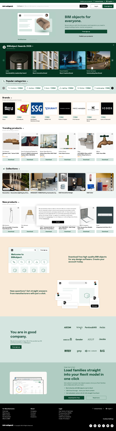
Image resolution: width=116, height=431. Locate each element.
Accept (58, 221)
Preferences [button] (46, 218)
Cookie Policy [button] (50, 216)
